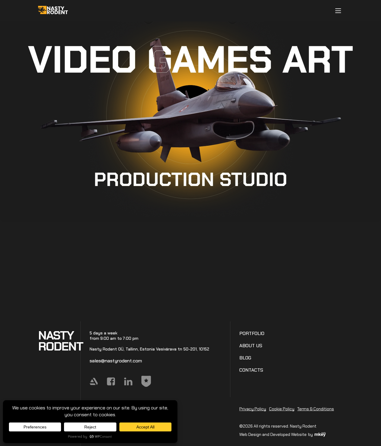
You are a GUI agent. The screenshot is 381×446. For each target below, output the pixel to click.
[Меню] (338, 10)
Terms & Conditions (315, 408)
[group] (190, 117)
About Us (250, 345)
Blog (245, 358)
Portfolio (251, 333)
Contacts (251, 370)
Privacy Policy (252, 408)
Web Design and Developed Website (273, 434)
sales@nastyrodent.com (116, 361)
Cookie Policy (281, 408)
